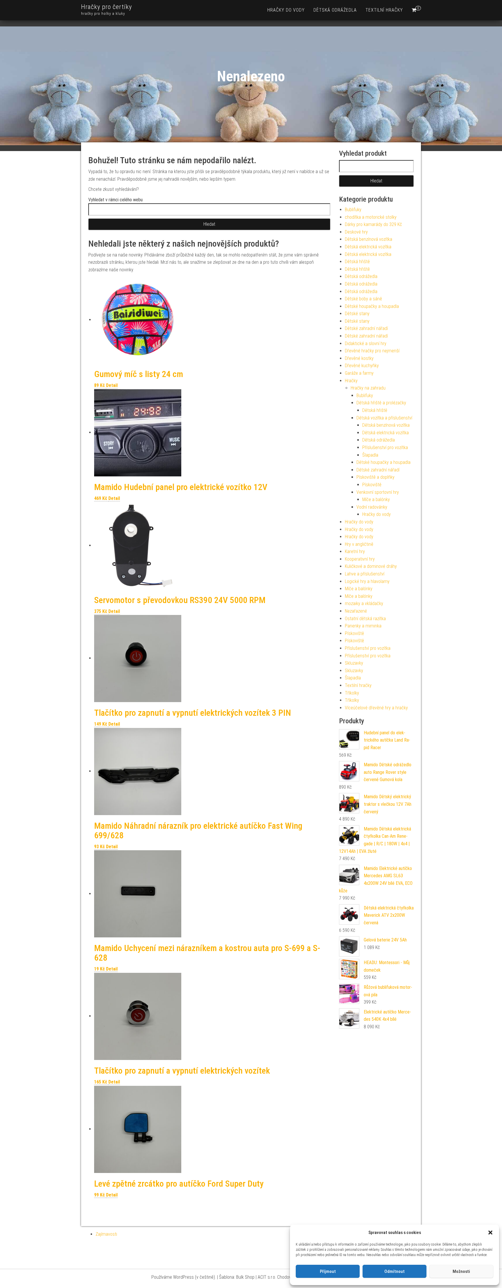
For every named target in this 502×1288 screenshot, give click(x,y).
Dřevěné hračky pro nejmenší (372, 351)
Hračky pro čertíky (106, 6)
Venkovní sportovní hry (377, 492)
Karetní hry (355, 551)
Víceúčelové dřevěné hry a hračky (376, 708)
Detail (112, 385)
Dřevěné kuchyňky (362, 365)
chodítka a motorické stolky (371, 217)
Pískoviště (371, 484)
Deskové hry (356, 232)
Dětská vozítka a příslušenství (384, 418)
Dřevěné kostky (359, 358)
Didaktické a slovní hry (365, 343)
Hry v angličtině (359, 544)
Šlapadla (370, 455)
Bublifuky (353, 209)
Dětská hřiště (357, 261)
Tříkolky (352, 693)
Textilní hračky (384, 10)
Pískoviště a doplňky (375, 477)
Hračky (351, 380)
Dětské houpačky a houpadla (372, 306)
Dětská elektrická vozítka (368, 247)
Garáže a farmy (359, 373)
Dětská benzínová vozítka (368, 239)
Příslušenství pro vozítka (385, 447)
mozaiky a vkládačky (364, 603)
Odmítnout (394, 1271)
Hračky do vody (286, 10)
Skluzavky (354, 663)
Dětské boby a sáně (363, 299)
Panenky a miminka (363, 626)
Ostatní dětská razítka (365, 618)
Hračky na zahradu (368, 388)
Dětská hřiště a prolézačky (381, 403)
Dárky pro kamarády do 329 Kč (373, 224)
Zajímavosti (106, 1234)
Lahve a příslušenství (364, 574)
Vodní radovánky (371, 507)
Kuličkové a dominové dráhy (371, 566)
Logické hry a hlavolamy (367, 581)
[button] (490, 1232)
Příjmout (328, 1271)
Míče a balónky (376, 499)
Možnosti (461, 1271)
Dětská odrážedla (335, 10)
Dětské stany (357, 313)
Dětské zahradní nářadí (366, 328)
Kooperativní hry (360, 559)
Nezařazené (356, 611)
